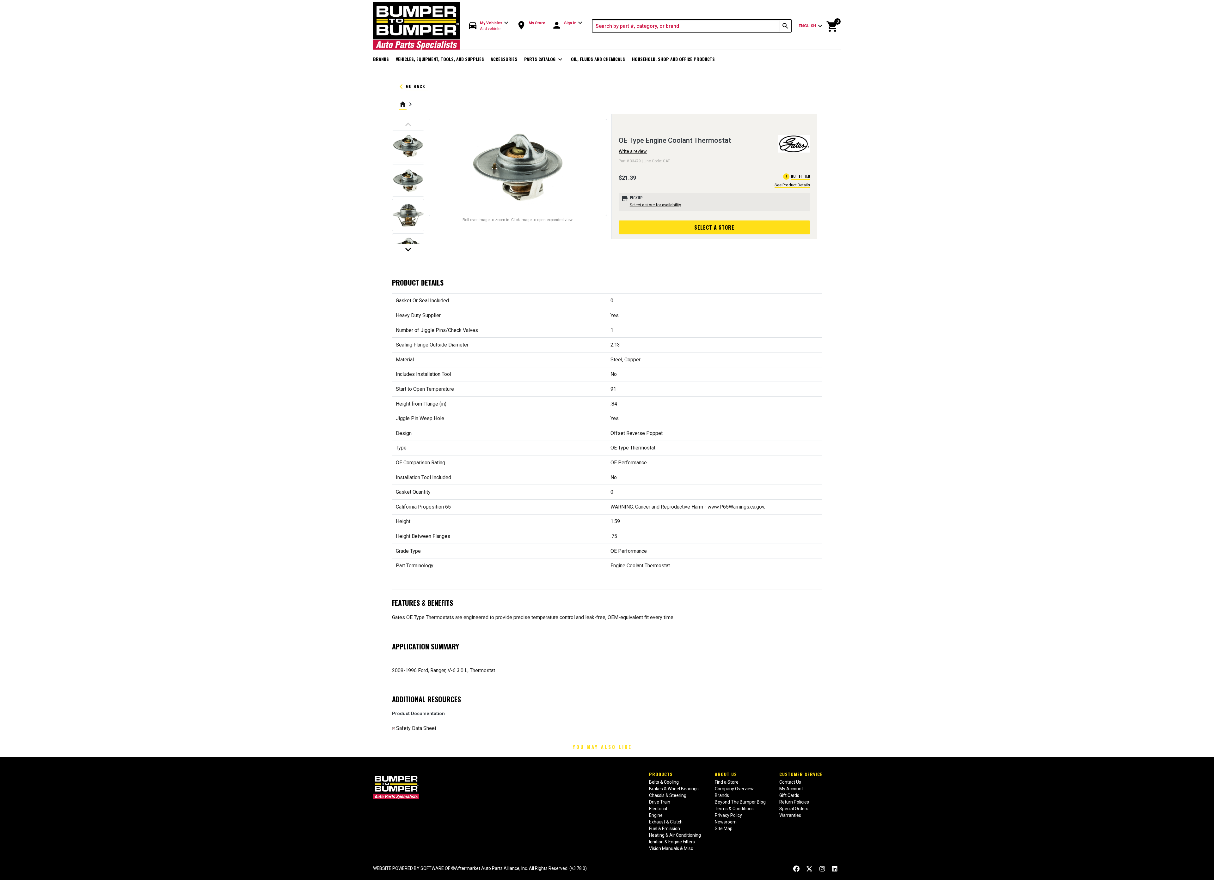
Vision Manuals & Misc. (671, 848)
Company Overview (734, 788)
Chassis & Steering (667, 795)
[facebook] (796, 869)
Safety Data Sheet (416, 728)
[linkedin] (834, 869)
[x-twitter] (809, 869)
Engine (656, 815)
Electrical (658, 808)
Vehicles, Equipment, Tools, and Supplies (440, 59)
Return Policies (794, 802)
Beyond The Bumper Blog (740, 802)
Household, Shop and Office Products (673, 59)
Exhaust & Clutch (666, 821)
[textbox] (686, 26)
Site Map (724, 828)
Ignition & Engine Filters (672, 841)
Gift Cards (789, 795)
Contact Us (790, 782)
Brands (381, 59)
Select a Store (714, 227)
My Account (791, 788)
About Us (726, 774)
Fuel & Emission (664, 828)
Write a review (633, 151)
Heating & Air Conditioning (675, 835)
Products (661, 774)
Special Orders (793, 808)
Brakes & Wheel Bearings (674, 788)
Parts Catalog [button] (544, 59)
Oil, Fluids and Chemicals (598, 59)
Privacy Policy (728, 815)
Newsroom (726, 821)
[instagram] (822, 869)
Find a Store (727, 782)
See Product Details (792, 185)
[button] (488, 26)
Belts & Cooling (664, 782)
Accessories (504, 59)
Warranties (790, 815)
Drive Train (659, 802)
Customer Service (801, 774)
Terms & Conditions (734, 808)
